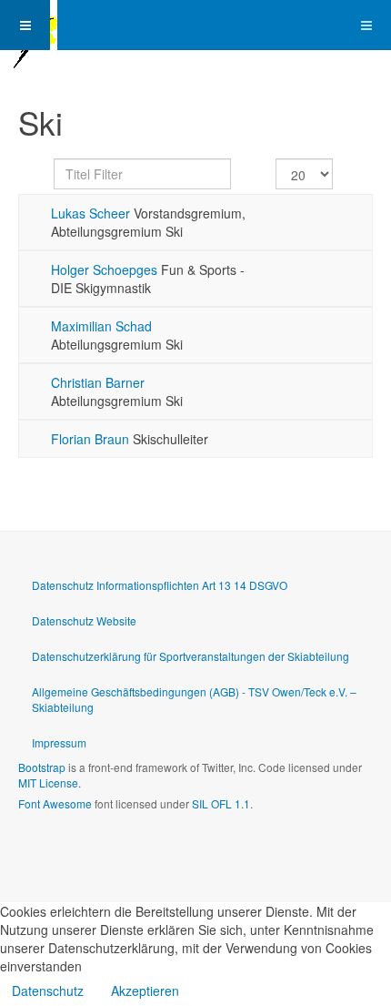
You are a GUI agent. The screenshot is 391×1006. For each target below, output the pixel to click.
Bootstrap (41, 767)
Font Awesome (55, 803)
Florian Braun (90, 439)
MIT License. (49, 782)
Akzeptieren (145, 990)
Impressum (59, 742)
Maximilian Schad (101, 326)
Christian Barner (98, 382)
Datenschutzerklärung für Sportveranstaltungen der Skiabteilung (190, 656)
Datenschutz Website (84, 620)
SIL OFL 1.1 (221, 803)
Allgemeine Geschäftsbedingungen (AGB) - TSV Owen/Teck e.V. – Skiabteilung (194, 699)
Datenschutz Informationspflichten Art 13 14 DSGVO (159, 585)
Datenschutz (48, 990)
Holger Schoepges (104, 269)
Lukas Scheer (90, 213)
